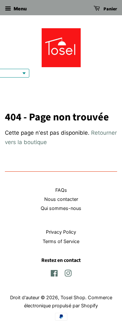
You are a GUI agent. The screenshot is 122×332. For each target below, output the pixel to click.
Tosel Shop (73, 297)
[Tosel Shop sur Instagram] (68, 274)
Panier (109, 9)
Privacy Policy (61, 232)
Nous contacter (61, 199)
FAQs (61, 190)
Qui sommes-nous (61, 208)
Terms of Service (61, 241)
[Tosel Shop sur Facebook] (54, 274)
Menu (20, 8)
